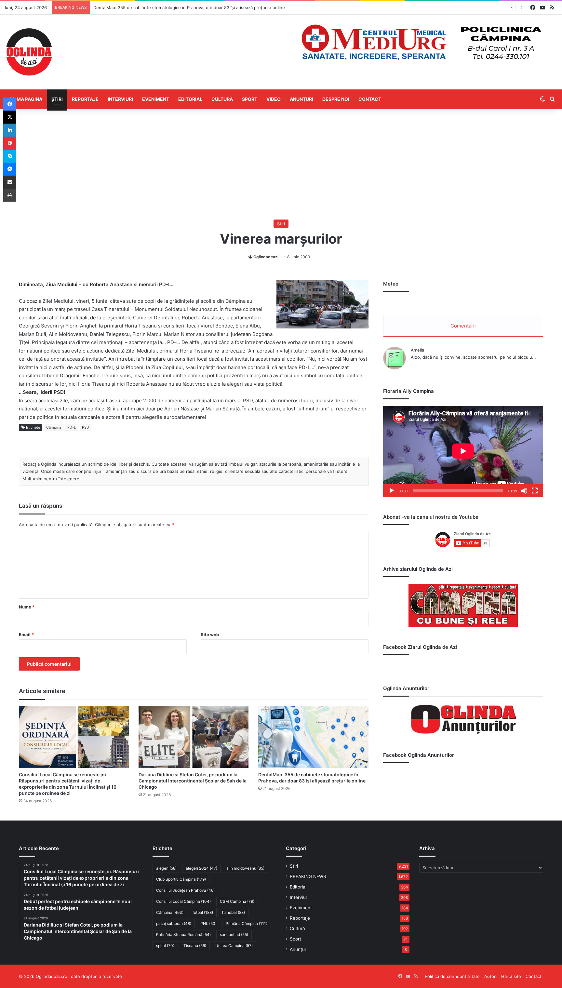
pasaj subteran (173, 923)
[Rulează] (391, 490)
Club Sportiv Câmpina (181, 879)
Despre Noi (335, 99)
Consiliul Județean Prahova (185, 890)
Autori (490, 976)
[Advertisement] (281, 164)
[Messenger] (9, 169)
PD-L (71, 427)
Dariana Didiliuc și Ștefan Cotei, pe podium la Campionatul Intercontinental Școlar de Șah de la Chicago (193, 781)
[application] (463, 451)
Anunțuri (301, 99)
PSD (85, 427)
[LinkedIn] (9, 130)
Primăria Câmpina (246, 923)
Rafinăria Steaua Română (183, 934)
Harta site (511, 976)
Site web (210, 634)
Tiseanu (194, 945)
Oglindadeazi (265, 256)
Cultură (222, 99)
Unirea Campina (234, 945)
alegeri (166, 868)
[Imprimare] (9, 195)
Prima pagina (25, 99)
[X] (9, 117)
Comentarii (463, 326)
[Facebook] (9, 104)
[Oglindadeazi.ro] (29, 52)
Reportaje (85, 99)
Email (26, 634)
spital (165, 945)
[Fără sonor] (524, 490)
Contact (369, 99)
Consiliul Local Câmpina (183, 901)
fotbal (203, 912)
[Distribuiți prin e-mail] (9, 182)
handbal (233, 912)
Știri (57, 99)
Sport (249, 99)
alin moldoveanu (245, 868)
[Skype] (9, 156)
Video (273, 99)
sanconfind (234, 934)
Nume (26, 606)
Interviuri (120, 99)
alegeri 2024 (201, 868)
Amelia (417, 350)
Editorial (190, 99)
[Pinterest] (9, 143)
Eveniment (155, 99)
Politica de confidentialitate (452, 976)
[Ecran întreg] (534, 490)
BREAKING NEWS (308, 876)
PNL (208, 923)
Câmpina (53, 427)
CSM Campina (237, 901)
